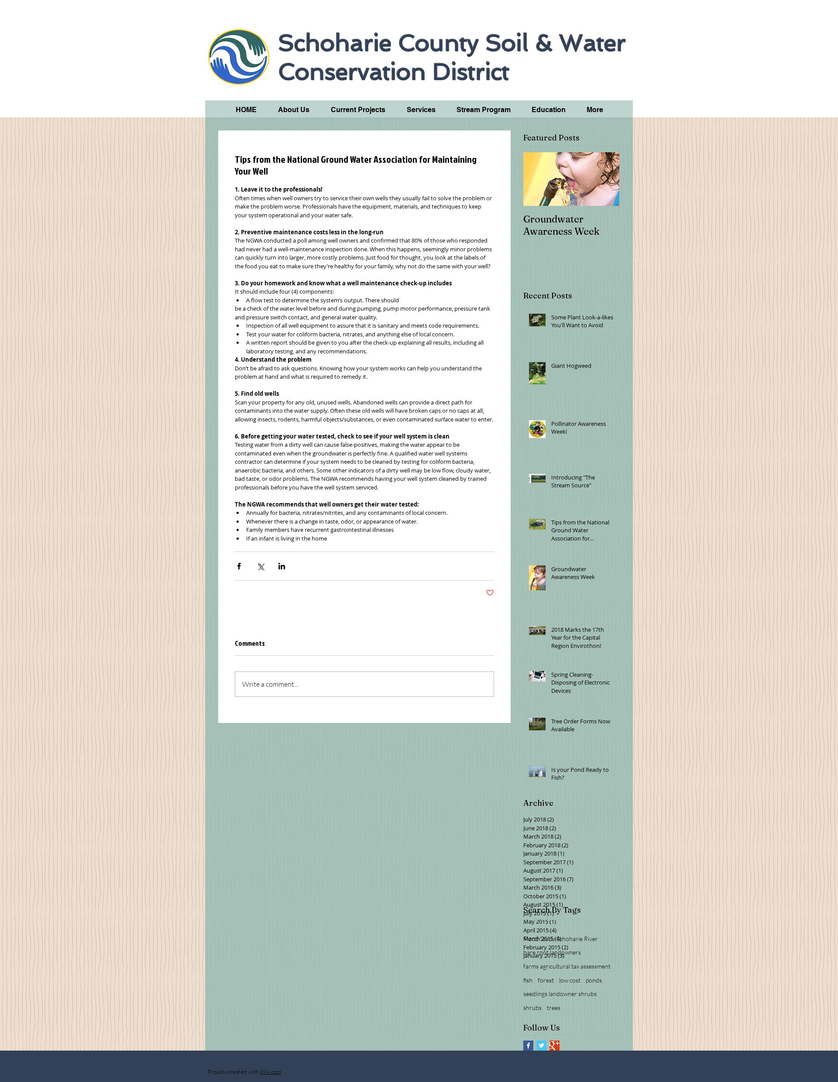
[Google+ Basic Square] (555, 1046)
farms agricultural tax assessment (567, 966)
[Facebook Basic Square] (528, 1046)
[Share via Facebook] (239, 566)
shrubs (532, 1007)
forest (546, 980)
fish (527, 980)
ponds (594, 980)
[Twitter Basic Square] (541, 1046)
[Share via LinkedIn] (282, 566)
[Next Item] (605, 179)
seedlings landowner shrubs (560, 993)
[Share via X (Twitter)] (260, 566)
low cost (569, 980)
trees (553, 1007)
